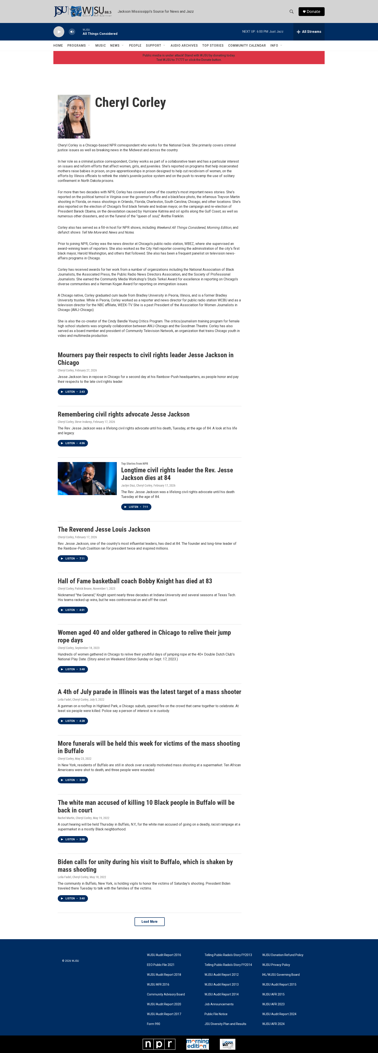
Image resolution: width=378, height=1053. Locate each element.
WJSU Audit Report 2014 (222, 994)
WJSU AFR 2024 (273, 1024)
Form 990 (153, 1024)
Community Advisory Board (166, 994)
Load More (150, 921)
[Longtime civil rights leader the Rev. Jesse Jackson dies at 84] (87, 478)
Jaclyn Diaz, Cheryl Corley (136, 485)
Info (274, 45)
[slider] (79, 31)
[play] (58, 31)
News (115, 45)
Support (153, 45)
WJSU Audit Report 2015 (279, 984)
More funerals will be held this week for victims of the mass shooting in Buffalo (149, 747)
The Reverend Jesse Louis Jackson (104, 529)
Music (100, 45)
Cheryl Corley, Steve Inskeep (75, 422)
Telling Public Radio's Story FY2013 (228, 955)
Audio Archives (184, 45)
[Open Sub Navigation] (89, 45)
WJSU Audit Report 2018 (164, 974)
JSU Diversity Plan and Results (225, 1024)
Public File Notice (216, 1014)
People (135, 45)
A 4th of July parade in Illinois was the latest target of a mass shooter (149, 692)
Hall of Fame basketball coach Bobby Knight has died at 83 (135, 581)
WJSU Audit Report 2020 (164, 1004)
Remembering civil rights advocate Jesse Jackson (124, 414)
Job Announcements (219, 1004)
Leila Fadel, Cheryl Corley (73, 699)
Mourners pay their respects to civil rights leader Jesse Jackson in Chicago (146, 358)
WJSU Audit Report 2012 (222, 974)
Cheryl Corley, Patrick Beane (75, 588)
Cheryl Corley (66, 370)
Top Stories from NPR (134, 463)
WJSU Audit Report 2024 (279, 1014)
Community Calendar (247, 45)
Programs (76, 45)
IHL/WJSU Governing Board (281, 974)
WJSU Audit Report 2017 (164, 1014)
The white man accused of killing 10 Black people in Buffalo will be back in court (146, 806)
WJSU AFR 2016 (158, 984)
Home (58, 45)
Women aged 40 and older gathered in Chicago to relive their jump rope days (144, 636)
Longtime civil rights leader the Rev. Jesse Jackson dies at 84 (177, 474)
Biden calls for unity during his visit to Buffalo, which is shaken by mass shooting (145, 865)
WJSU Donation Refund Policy (282, 955)
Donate (313, 11)
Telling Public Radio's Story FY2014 (228, 965)
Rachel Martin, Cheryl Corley (75, 818)
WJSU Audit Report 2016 (164, 955)
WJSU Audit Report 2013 (222, 984)
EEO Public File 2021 (161, 965)
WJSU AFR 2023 (273, 1004)
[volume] (72, 32)
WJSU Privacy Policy (276, 965)
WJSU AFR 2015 (273, 994)
